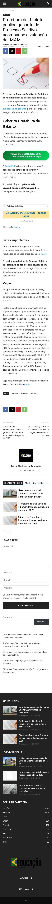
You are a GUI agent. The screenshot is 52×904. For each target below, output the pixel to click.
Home (5, 10)
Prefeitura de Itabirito (29, 393)
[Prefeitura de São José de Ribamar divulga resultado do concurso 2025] (10, 507)
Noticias (13, 10)
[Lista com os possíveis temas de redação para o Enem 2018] (10, 776)
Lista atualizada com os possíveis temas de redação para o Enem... (32, 788)
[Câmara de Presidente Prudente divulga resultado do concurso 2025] (10, 520)
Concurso (14, 393)
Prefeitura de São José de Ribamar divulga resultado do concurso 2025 (33, 507)
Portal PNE (10, 166)
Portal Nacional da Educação (16, 45)
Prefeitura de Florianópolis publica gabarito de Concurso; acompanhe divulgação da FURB (13, 432)
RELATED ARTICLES (13, 483)
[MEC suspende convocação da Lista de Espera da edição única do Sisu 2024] (9, 761)
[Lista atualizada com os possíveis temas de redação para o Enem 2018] (10, 789)
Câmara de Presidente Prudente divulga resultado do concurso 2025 (32, 520)
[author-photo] (26, 462)
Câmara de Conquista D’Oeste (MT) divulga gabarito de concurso (26, 670)
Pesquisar (7, 617)
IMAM (44, 254)
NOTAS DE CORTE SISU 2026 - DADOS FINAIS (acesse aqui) (26, 155)
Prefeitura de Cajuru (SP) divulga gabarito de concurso (22, 662)
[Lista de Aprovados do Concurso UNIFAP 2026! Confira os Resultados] (10, 493)
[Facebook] (5, 51)
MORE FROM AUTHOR (34, 483)
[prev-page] (4, 530)
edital (27, 384)
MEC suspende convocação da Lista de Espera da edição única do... (33, 761)
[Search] (48, 4)
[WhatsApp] (24, 51)
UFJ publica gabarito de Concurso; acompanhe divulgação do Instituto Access (38, 431)
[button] (4, 4)
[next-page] (9, 530)
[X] (12, 51)
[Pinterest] (18, 51)
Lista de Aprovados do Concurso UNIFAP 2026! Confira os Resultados (30, 493)
